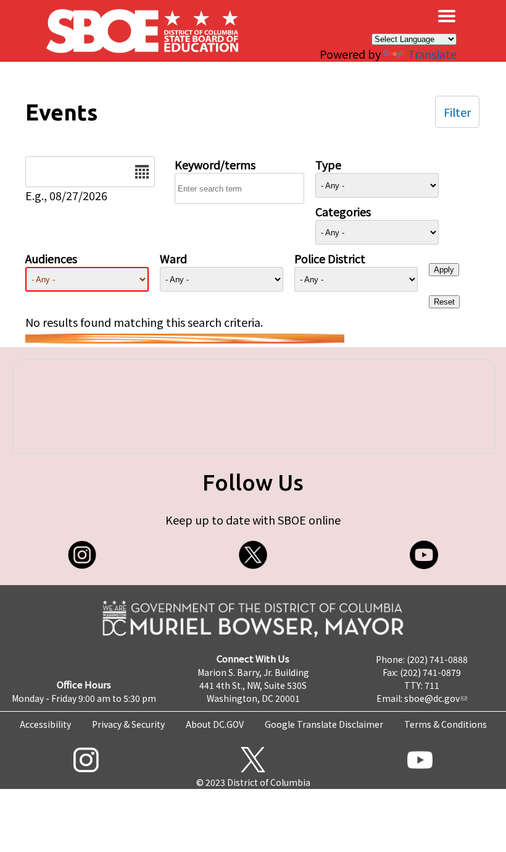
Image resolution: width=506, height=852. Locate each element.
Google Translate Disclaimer (324, 724)
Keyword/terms (215, 164)
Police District (329, 258)
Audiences (51, 258)
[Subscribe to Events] (184, 339)
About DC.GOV (215, 724)
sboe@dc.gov (432, 698)
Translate (432, 54)
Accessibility (45, 724)
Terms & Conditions (445, 724)
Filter (457, 112)
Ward (173, 258)
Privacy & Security (128, 724)
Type (328, 164)
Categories (343, 211)
